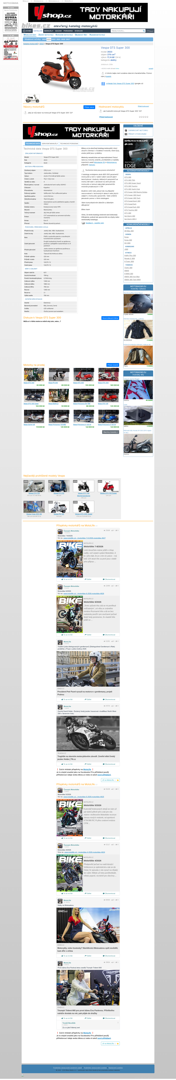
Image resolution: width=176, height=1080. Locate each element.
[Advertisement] (71, 344)
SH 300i (127, 243)
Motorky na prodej (34, 364)
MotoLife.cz (69, 1)
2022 (54, 39)
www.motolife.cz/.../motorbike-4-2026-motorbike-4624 (84, 852)
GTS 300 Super (31, 404)
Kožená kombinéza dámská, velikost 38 (137, 344)
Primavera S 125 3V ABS (82, 425)
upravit (151, 68)
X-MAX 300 (128, 274)
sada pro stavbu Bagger (131, 379)
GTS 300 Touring (130, 186)
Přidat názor (89, 107)
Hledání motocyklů (97, 34)
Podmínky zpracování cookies (95, 1068)
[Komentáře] (116, 530)
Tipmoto (92, 165)
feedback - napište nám (95, 223)
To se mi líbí (68, 579)
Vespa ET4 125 (34, 493)
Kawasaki (129, 246)
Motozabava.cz (54, 1)
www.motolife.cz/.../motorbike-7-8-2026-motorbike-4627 (84, 538)
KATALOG (38, 31)
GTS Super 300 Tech (132, 198)
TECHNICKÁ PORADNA (69, 144)
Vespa (128, 174)
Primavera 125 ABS (57, 424)
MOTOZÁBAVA (10, 3)
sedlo (125, 405)
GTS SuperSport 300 (132, 201)
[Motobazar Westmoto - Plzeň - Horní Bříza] (83, 374)
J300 (126, 249)
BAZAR (58, 31)
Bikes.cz (25, 1)
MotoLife (67, 642)
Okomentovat (110, 579)
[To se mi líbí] (112, 530)
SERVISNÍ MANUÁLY (50, 144)
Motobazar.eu (38, 1)
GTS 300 (29, 383)
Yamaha (129, 265)
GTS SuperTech (130, 204)
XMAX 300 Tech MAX (132, 280)
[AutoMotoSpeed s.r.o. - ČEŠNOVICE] (58, 374)
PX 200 (53, 383)
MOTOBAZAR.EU (138, 287)
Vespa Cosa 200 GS (34, 514)
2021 (58, 39)
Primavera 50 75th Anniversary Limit (81, 404)
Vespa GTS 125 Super (108, 493)
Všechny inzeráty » (110, 432)
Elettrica (53, 404)
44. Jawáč (11, 38)
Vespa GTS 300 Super (83, 514)
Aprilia (128, 228)
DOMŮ (29, 31)
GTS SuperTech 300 (132, 207)
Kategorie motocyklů (64, 34)
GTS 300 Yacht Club (132, 189)
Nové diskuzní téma (110, 318)
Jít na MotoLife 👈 (110, 780)
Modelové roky (30, 34)
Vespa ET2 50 (59, 493)
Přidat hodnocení (143, 106)
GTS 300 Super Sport (132, 183)
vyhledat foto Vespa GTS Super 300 (120, 83)
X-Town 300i (129, 261)
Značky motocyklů (45, 34)
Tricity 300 (128, 268)
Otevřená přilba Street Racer (133, 293)
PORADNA (68, 31)
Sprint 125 (29, 424)
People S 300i (129, 258)
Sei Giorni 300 (129, 216)
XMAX (126, 271)
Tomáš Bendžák (68, 1023)
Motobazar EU (99, 162)
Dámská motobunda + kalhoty (134, 319)
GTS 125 (103, 404)
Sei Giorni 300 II (130, 219)
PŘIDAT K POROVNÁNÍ (137, 134)
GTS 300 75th (129, 180)
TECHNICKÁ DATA (33, 144)
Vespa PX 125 (59, 514)
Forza (126, 237)
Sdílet (88, 579)
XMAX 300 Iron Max (132, 277)
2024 (44, 39)
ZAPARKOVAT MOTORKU (138, 130)
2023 (42, 44)
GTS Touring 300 (130, 210)
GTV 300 (127, 213)
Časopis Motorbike (71, 531)
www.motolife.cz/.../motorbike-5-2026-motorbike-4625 (83, 797)
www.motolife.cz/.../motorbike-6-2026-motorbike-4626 (83, 593)
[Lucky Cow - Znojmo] (34, 374)
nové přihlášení (104, 775)
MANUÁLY (48, 31)
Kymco (128, 253)
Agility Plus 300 (130, 255)
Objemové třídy (81, 34)
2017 (68, 39)
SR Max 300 (129, 231)
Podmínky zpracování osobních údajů (67, 1068)
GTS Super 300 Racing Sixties (135, 192)
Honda (128, 234)
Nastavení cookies (116, 1068)
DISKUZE (79, 31)
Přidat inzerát (113, 365)
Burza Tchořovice (10, 10)
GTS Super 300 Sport (132, 195)
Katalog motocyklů (30, 44)
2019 (63, 39)
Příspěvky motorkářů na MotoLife (76, 525)
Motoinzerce (111, 162)
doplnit (108, 76)
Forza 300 (128, 240)
